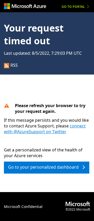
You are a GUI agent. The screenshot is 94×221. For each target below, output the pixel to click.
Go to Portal (73, 6)
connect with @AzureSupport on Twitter (45, 128)
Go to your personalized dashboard (43, 167)
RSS (14, 65)
